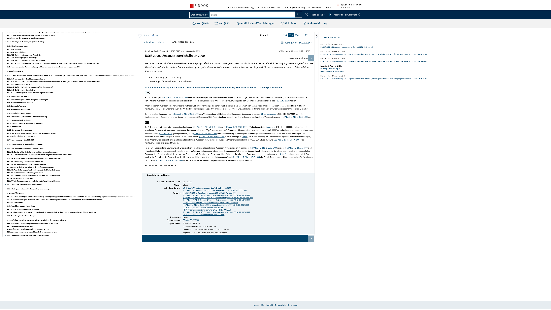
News (255, 305)
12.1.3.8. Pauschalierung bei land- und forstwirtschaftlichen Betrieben (33, 170)
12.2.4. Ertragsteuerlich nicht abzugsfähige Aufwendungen (29, 189)
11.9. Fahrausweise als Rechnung (19, 120)
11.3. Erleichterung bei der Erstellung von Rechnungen (27, 100)
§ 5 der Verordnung (268, 114)
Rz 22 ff (283, 154)
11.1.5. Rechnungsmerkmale (17, 46)
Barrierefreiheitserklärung (241, 7)
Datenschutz (280, 305)
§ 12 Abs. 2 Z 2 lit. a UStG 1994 (287, 140)
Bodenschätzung (317, 23)
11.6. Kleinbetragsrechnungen (18, 109)
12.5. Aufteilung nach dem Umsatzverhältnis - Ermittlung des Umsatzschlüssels (36, 220)
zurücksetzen (351, 14)
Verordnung (270, 127)
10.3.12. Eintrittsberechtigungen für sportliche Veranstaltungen (31, 35)
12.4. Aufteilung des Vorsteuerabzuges (21, 216)
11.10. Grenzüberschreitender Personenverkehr (25, 124)
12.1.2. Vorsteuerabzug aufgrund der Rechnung (25, 144)
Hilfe (328, 7)
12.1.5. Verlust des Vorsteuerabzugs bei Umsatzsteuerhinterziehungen (33, 181)
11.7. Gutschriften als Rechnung (19, 113)
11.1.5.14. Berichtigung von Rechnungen (22, 58)
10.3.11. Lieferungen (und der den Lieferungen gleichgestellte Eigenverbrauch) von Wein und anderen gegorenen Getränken (53, 32)
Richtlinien (290, 23)
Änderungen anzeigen (183, 41)
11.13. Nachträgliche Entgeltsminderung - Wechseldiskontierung (31, 133)
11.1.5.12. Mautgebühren (16, 52)
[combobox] (252, 15)
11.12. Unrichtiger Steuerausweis (19, 130)
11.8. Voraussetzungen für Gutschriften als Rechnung (27, 117)
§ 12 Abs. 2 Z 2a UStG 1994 (176, 97)
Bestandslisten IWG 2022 (269, 7)
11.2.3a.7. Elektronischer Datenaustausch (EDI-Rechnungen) (30, 87)
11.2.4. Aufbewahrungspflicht (18, 96)
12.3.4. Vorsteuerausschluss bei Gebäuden (23, 209)
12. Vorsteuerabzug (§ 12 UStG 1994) (20, 140)
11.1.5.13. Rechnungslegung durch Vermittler (24, 55)
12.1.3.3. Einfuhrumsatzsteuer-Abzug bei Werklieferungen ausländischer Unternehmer (39, 155)
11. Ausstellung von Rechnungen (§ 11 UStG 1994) (25, 42)
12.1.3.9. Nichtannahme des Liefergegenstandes (25, 173)
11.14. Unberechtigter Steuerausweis (21, 136)
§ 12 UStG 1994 (282, 101)
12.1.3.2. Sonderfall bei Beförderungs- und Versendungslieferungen (32, 152)
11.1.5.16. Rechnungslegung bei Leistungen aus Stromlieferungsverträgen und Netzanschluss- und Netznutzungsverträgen (53, 63)
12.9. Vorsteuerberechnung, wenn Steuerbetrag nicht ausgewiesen (32, 232)
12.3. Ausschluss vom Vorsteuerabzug (21, 206)
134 (285, 35)
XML (156, 35)
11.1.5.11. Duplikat (14, 49)
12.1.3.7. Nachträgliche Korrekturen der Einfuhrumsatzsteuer (30, 167)
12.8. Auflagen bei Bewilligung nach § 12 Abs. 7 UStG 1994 (28, 229)
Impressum (293, 305)
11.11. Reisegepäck (14, 126)
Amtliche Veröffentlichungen (257, 23)
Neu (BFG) (224, 23)
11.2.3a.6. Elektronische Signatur (19, 84)
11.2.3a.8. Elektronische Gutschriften (21, 90)
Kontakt (269, 305)
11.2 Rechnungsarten (15, 71)
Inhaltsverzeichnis (155, 42)
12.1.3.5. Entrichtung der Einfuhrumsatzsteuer (25, 162)
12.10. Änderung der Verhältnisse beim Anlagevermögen (28, 235)
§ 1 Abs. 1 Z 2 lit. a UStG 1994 (212, 137)
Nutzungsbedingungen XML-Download (303, 7)
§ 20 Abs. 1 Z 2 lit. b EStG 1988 (206, 127)
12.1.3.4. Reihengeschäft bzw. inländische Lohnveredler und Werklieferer (34, 158)
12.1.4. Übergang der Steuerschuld (20, 178)
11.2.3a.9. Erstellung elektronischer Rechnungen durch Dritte (30, 93)
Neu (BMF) (202, 23)
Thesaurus (337, 14)
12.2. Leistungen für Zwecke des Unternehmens (24, 184)
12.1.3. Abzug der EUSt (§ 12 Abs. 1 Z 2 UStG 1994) (25, 148)
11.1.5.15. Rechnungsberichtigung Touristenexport (26, 60)
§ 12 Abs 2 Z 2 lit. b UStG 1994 (185, 114)
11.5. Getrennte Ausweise (16, 106)
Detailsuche (317, 14)
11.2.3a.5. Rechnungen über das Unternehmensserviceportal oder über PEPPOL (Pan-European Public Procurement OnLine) (53, 82)
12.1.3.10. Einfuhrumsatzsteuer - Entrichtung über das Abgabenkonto (33, 175)
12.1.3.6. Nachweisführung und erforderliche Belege (26, 164)
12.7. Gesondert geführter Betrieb (20, 226)
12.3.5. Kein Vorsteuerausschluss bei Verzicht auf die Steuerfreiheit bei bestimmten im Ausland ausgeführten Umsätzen (51, 212)
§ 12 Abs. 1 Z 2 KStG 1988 (235, 127)
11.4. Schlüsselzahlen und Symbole (20, 102)
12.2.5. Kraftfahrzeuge (15, 193)
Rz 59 (244, 137)
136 (296, 35)
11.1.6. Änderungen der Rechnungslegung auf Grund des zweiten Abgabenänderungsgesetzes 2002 (43, 67)
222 (307, 35)
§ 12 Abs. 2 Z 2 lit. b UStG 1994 (294, 117)
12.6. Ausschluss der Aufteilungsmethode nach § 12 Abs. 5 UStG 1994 (32, 223)
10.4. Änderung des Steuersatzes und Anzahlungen (26, 38)
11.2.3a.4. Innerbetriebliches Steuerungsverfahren (26, 79)
